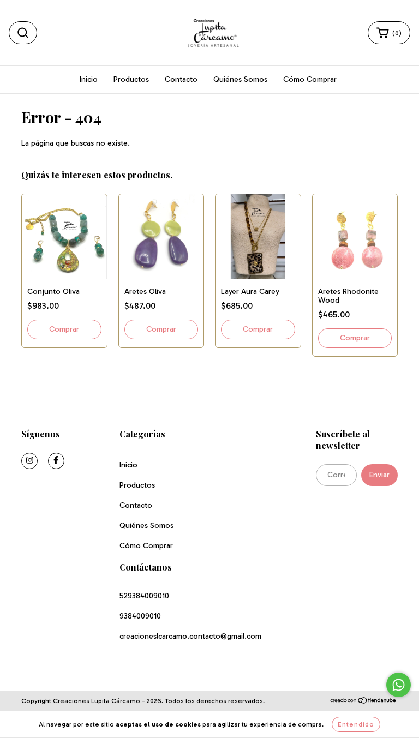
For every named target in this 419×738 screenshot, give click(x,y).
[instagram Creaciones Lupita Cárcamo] (29, 461)
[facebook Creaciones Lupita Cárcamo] (56, 461)
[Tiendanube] (364, 701)
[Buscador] (23, 32)
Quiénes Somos (240, 79)
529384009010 (144, 596)
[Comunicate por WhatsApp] (398, 685)
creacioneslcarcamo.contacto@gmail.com (190, 636)
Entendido (356, 724)
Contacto (181, 79)
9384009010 (140, 616)
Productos (131, 79)
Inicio (89, 79)
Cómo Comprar (310, 79)
